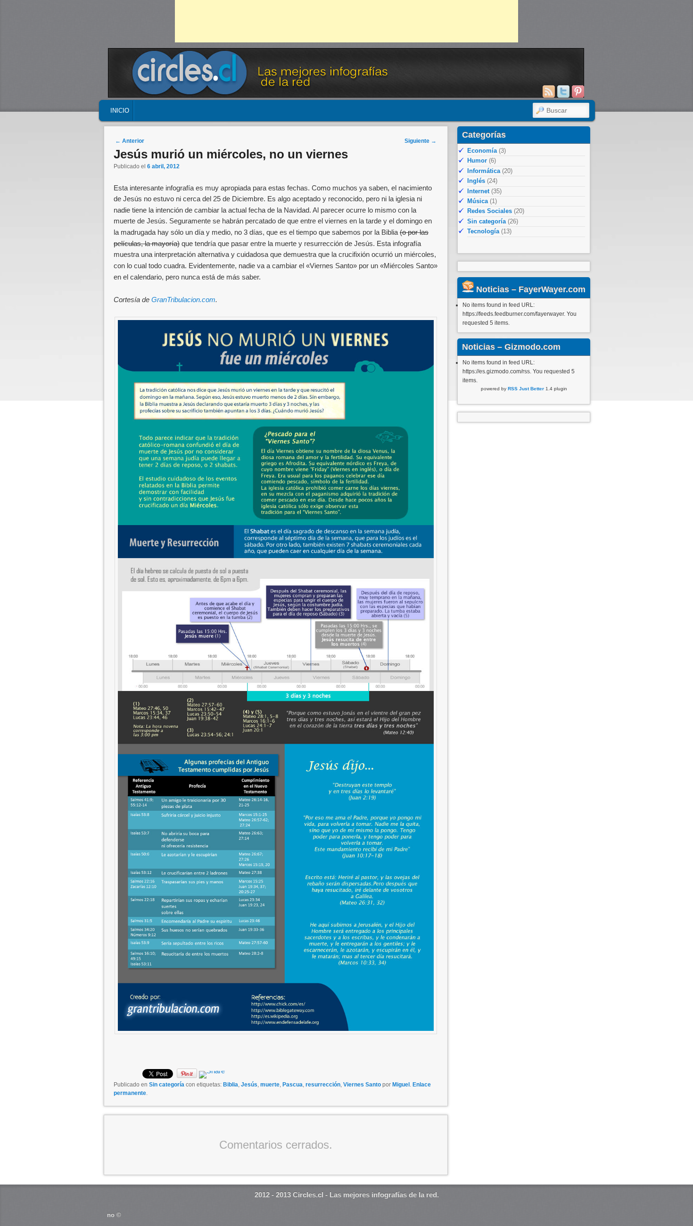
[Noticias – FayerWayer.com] (468, 289)
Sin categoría (166, 1084)
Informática (483, 170)
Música (477, 201)
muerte (270, 1084)
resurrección (322, 1084)
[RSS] (549, 91)
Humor (477, 160)
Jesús (249, 1084)
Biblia (230, 1084)
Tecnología (483, 231)
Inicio (119, 110)
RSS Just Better (526, 388)
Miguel (401, 1084)
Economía (482, 150)
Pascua (292, 1084)
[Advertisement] (346, 21)
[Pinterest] (578, 91)
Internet (478, 191)
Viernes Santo (362, 1084)
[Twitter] (563, 91)
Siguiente (420, 141)
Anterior (129, 141)
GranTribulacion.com (183, 300)
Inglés (476, 180)
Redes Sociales (489, 210)
